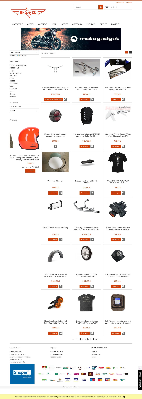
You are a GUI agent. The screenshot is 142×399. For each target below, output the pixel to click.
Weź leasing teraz (140, 380)
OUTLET (12, 91)
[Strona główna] (28, 12)
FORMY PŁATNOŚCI (15, 352)
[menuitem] (17, 24)
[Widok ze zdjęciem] (126, 52)
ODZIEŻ (12, 81)
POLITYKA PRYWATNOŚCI (17, 362)
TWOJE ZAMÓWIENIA (57, 352)
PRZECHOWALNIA (56, 357)
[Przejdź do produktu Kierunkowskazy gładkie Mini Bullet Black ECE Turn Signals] (55, 305)
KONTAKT (94, 352)
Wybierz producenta (15, 107)
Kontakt (93, 357)
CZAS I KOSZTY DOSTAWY (17, 354)
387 (96, 339)
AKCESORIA (14, 83)
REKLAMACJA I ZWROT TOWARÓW (20, 357)
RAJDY (12, 86)
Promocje (13, 96)
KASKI (12, 78)
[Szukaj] (100, 7)
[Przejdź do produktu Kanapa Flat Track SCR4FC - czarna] (86, 165)
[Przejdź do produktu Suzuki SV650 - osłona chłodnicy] (55, 212)
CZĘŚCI (12, 70)
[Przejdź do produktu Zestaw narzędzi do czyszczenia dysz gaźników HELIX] (118, 72)
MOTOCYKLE (14, 68)
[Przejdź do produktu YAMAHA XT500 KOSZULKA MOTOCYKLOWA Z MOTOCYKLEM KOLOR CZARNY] (118, 165)
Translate (23, 55)
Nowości (12, 94)
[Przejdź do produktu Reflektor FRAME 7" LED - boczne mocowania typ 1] (86, 259)
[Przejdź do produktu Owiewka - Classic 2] (55, 165)
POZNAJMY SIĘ (96, 354)
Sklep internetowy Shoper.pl (71, 387)
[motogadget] (71, 39)
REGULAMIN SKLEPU (16, 359)
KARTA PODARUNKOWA (18, 65)
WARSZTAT (13, 76)
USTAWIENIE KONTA (57, 354)
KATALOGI (13, 89)
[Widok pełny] (130, 52)
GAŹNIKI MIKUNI (15, 73)
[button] (65, 99)
